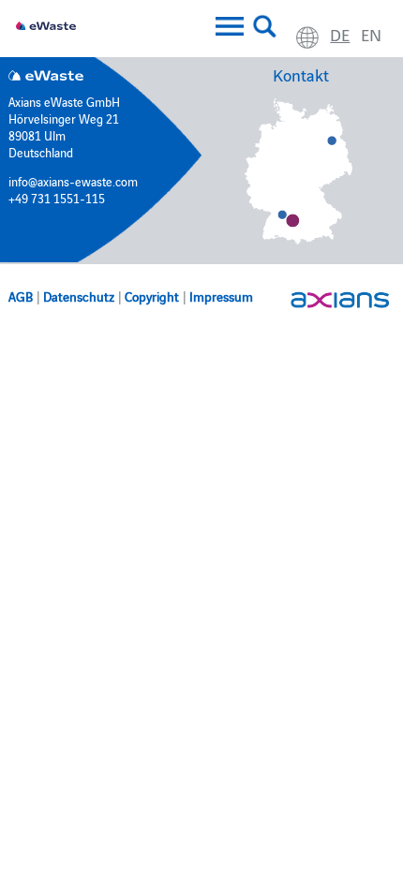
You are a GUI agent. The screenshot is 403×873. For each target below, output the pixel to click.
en (371, 34)
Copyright (152, 296)
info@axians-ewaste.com (73, 180)
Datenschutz (78, 296)
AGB (20, 296)
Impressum (221, 296)
